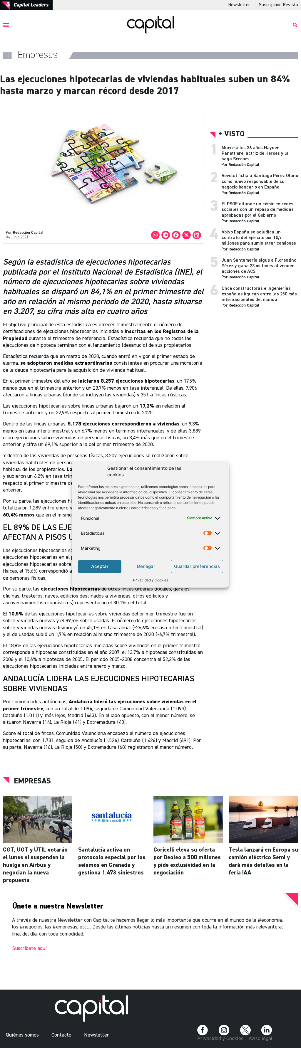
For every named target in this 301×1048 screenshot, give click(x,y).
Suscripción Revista (278, 5)
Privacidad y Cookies (150, 580)
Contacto (61, 1035)
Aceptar (99, 566)
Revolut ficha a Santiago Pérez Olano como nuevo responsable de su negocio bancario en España (260, 181)
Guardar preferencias (197, 566)
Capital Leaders (30, 5)
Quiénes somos (22, 1035)
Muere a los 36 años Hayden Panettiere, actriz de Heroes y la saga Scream (255, 154)
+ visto (231, 134)
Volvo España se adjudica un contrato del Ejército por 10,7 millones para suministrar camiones (259, 238)
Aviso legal (260, 1038)
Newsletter (239, 5)
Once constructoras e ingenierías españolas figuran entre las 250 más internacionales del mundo (259, 294)
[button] (6, 25)
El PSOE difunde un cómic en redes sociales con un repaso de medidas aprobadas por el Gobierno (258, 210)
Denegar (146, 566)
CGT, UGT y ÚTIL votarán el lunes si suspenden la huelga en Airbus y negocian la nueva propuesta (35, 865)
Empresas (32, 781)
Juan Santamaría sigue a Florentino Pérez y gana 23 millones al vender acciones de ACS (259, 266)
